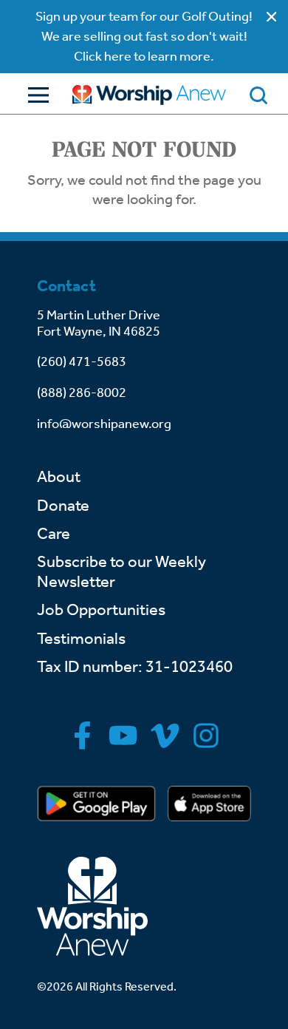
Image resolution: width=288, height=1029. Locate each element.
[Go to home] (149, 95)
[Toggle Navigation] (35, 94)
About (58, 476)
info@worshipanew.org (104, 423)
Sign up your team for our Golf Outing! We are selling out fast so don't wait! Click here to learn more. (144, 36)
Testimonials (81, 638)
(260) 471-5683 (81, 361)
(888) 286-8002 (81, 392)
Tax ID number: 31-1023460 (135, 666)
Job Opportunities (101, 609)
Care (53, 533)
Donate (63, 505)
